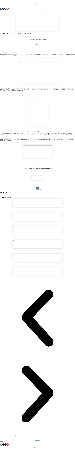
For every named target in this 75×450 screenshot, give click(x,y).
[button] (37, 188)
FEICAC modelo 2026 (18, 263)
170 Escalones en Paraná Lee (20, 250)
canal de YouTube (22, 54)
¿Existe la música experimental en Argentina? (23, 222)
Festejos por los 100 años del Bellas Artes (22, 208)
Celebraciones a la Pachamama (20, 277)
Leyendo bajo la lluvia (18, 236)
